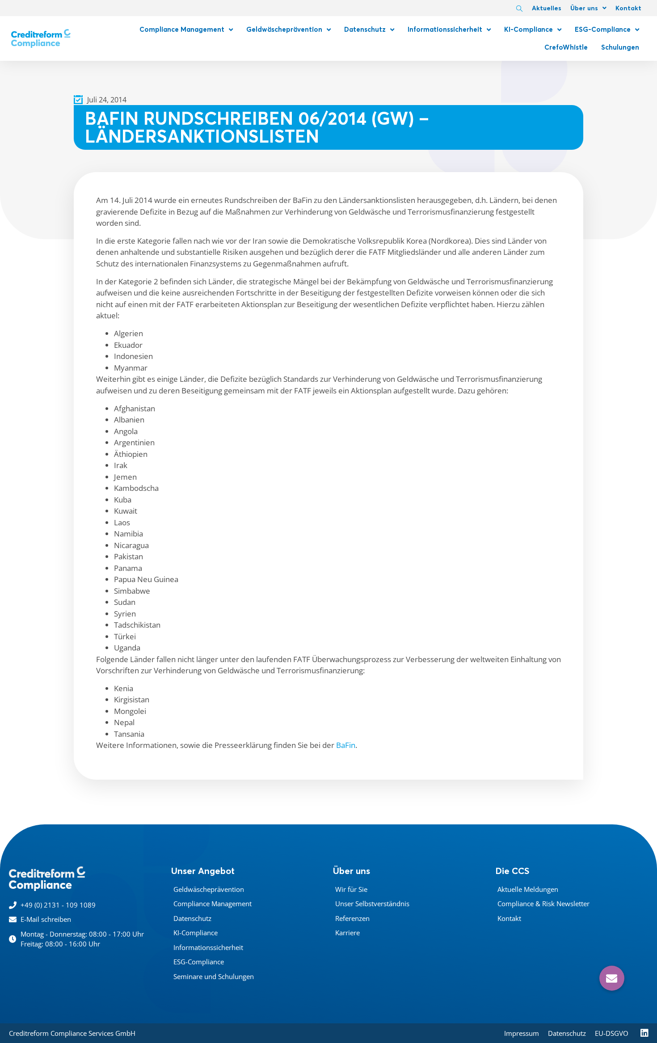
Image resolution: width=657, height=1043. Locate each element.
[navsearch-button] (519, 9)
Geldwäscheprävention (284, 29)
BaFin (345, 745)
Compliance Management (181, 29)
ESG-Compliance (603, 29)
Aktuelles (546, 8)
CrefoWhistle (566, 47)
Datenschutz (365, 29)
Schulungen (620, 47)
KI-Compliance (528, 29)
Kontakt (628, 8)
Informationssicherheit (445, 29)
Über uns (584, 8)
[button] (611, 978)
